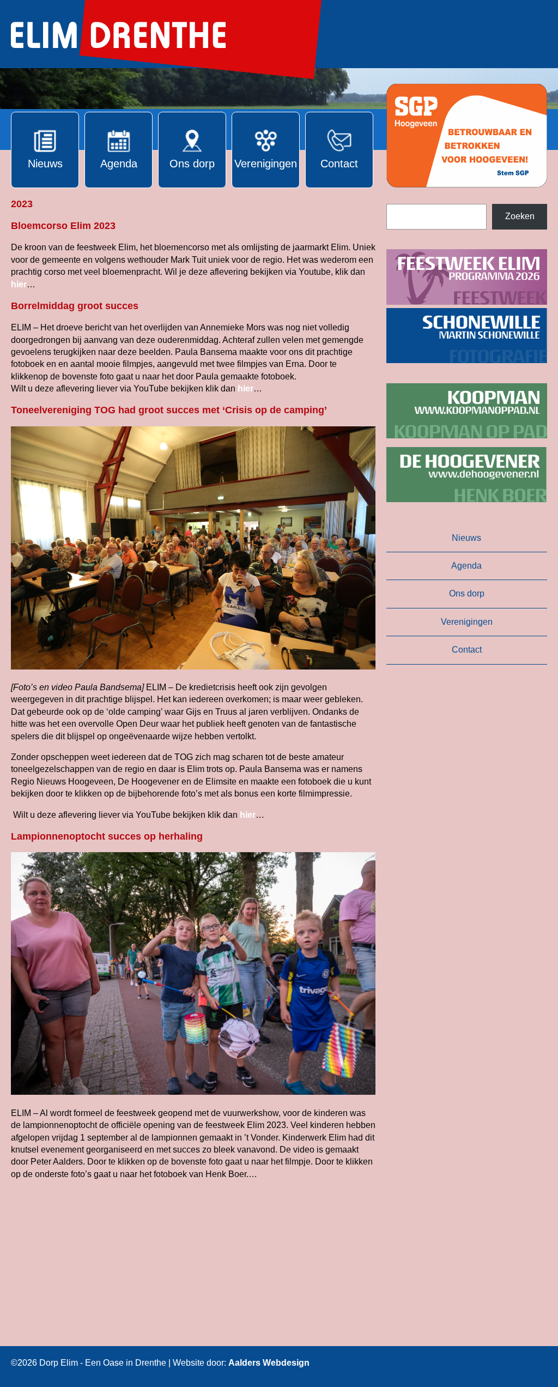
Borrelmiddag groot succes (74, 305)
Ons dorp (466, 593)
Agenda (466, 565)
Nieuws (466, 537)
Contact (467, 649)
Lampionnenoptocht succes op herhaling (107, 836)
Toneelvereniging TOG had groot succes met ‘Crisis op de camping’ (169, 410)
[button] (466, 135)
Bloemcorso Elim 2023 (63, 225)
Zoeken (520, 216)
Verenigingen (467, 621)
